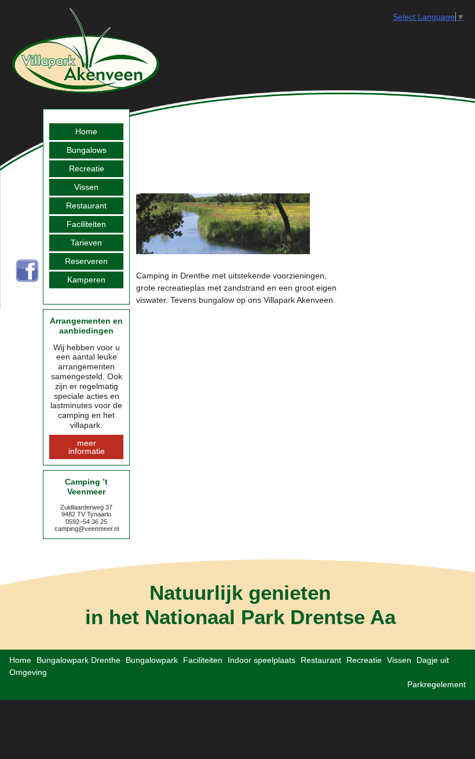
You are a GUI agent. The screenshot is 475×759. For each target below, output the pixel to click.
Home (86, 131)
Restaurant (86, 205)
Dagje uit (432, 660)
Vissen (86, 187)
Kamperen (86, 279)
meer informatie (86, 447)
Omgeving (28, 672)
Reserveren (86, 261)
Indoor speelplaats (261, 660)
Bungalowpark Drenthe (78, 660)
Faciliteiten (86, 224)
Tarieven (86, 242)
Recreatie (86, 168)
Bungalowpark (152, 660)
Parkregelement (436, 684)
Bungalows (87, 150)
